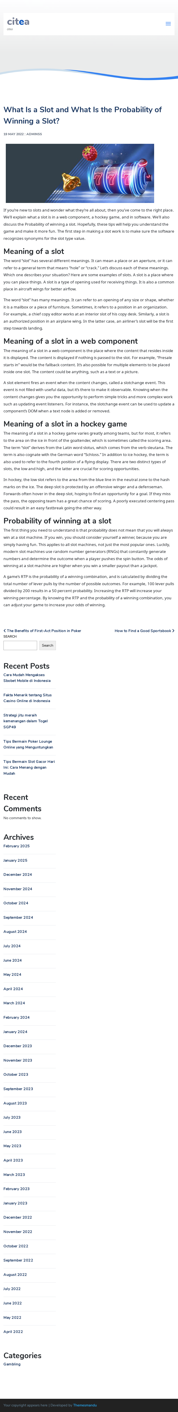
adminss (34, 134)
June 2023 (12, 1131)
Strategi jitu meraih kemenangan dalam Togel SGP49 (25, 721)
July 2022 (12, 1288)
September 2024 (18, 917)
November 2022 (17, 1231)
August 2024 (15, 931)
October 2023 (15, 1074)
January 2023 (15, 1203)
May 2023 (12, 1146)
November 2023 (17, 1060)
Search (10, 636)
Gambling (11, 1364)
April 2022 (13, 1331)
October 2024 (15, 903)
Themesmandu (85, 1405)
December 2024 (17, 874)
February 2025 (16, 846)
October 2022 (15, 1246)
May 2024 (12, 974)
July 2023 (12, 1117)
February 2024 (16, 1017)
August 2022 (15, 1274)
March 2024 (14, 1003)
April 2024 (13, 989)
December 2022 (17, 1217)
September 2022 (18, 1260)
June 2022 (12, 1303)
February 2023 (16, 1188)
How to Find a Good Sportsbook (143, 630)
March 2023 (14, 1174)
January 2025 (15, 860)
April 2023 (13, 1160)
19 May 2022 (13, 134)
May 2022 (12, 1317)
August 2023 (15, 1103)
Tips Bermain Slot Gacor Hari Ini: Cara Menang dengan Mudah (29, 767)
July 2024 (12, 946)
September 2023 (18, 1088)
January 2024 (15, 1031)
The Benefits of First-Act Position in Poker (43, 630)
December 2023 (17, 1046)
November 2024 (17, 889)
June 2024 (12, 960)
